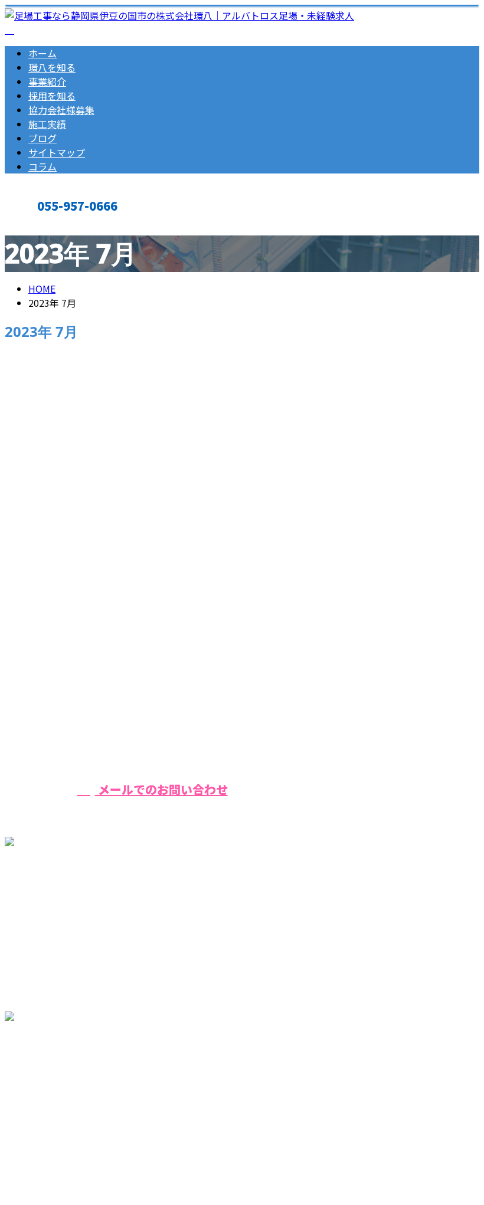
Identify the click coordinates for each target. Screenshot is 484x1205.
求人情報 (71, 598)
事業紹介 (47, 81)
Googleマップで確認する (62, 1080)
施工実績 (47, 124)
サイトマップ (56, 152)
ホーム (42, 53)
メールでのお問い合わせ (161, 789)
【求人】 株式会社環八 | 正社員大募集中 (90, 1151)
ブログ (42, 138)
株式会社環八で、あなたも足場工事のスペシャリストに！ (150, 534)
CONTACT (46, 225)
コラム (42, 166)
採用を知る (52, 96)
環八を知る (52, 67)
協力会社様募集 (61, 110)
